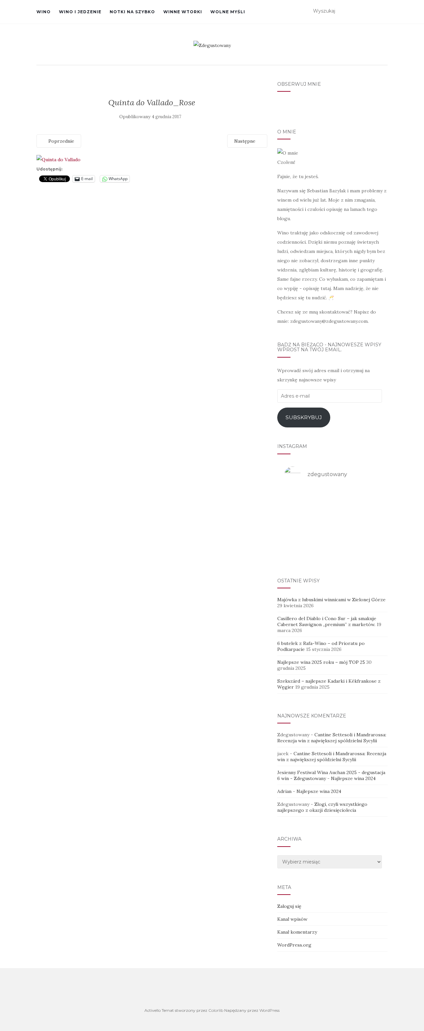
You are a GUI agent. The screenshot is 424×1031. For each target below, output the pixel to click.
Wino (43, 11)
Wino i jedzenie (80, 11)
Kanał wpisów (292, 919)
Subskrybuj (304, 417)
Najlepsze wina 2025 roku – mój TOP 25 (321, 662)
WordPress (269, 1010)
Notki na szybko (132, 11)
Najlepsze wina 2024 (353, 778)
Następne (245, 141)
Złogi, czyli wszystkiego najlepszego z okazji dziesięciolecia (322, 807)
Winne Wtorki (182, 11)
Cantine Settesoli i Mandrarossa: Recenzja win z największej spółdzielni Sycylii (331, 738)
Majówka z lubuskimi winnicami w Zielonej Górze (331, 600)
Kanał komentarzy (297, 932)
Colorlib (215, 1010)
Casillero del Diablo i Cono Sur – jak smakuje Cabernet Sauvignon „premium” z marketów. (326, 621)
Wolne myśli (227, 11)
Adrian (284, 791)
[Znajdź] (383, 11)
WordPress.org (294, 945)
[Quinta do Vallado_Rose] (58, 159)
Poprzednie (60, 141)
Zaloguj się (289, 906)
